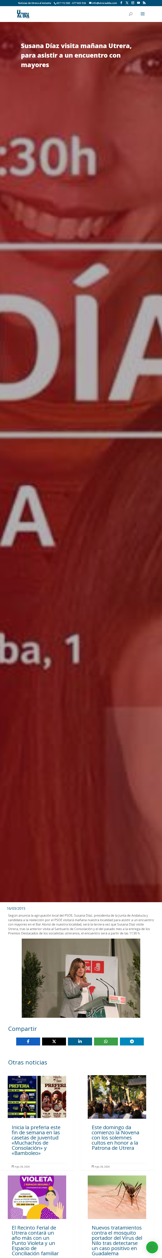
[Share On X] (54, 1041)
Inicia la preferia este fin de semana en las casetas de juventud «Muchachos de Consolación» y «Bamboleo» (37, 1122)
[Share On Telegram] (132, 1041)
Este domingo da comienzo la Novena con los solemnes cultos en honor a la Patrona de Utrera (117, 1122)
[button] (152, 1247)
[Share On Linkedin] (80, 1041)
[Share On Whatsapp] (106, 1041)
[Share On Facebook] (28, 1041)
